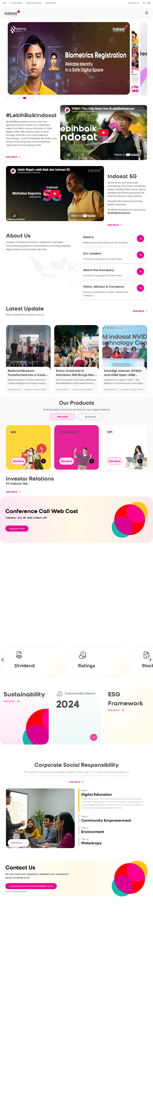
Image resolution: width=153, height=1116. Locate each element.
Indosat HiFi (50, 3)
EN (149, 3)
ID (144, 3)
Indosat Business (33, 3)
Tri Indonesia (16, 3)
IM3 (4, 3)
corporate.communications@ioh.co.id (31, 886)
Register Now (17, 528)
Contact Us (133, 3)
